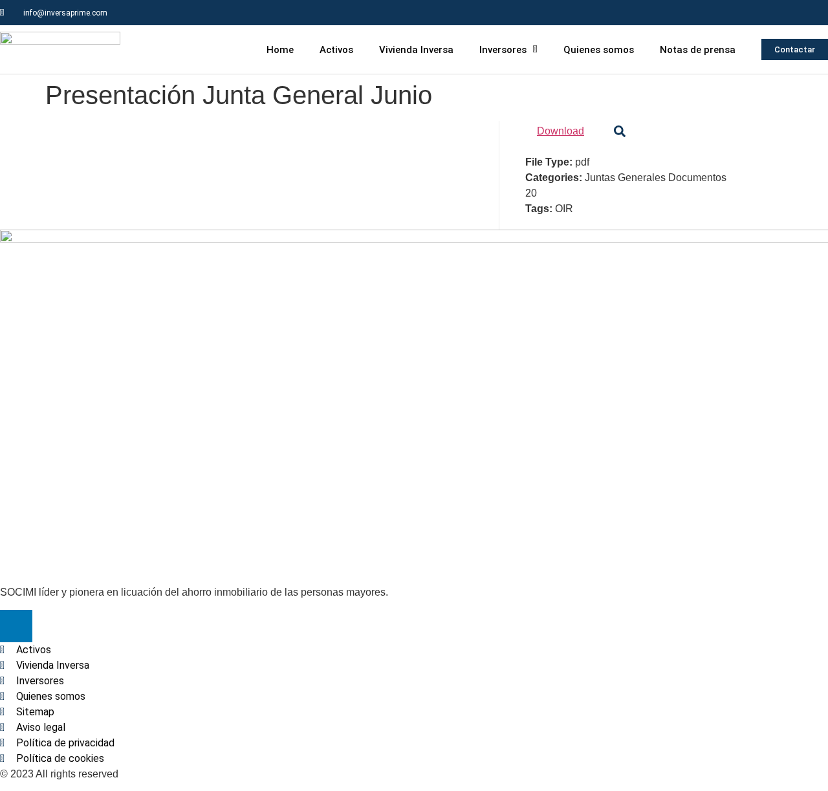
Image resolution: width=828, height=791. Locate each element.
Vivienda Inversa (416, 50)
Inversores (503, 50)
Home (280, 50)
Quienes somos (598, 50)
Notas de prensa (697, 50)
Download (560, 130)
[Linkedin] (815, 12)
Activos (336, 50)
